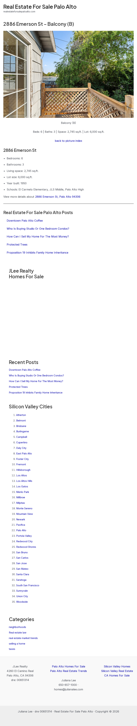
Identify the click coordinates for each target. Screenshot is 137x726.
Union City (22, 596)
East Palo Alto (24, 453)
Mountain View (24, 513)
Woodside (22, 601)
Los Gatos (22, 486)
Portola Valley (24, 535)
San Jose (21, 563)
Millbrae (20, 497)
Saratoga (21, 579)
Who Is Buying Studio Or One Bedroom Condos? (36, 375)
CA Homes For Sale (117, 675)
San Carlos (22, 557)
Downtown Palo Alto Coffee (24, 369)
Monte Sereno (24, 508)
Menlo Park (22, 492)
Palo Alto (21, 530)
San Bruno (22, 552)
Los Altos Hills (24, 480)
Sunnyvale (22, 590)
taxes (12, 649)
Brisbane (21, 426)
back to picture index (68, 140)
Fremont (21, 464)
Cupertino (21, 442)
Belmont (21, 420)
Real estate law (17, 632)
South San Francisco (27, 585)
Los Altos (21, 475)
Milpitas (20, 502)
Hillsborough (23, 469)
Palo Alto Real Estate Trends (68, 671)
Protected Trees (18, 386)
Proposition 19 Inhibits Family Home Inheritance (35, 392)
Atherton (21, 415)
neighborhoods (17, 627)
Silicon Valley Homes (117, 666)
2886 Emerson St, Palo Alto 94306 (57, 196)
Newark (20, 519)
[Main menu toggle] (130, 8)
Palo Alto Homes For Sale (68, 666)
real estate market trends (23, 638)
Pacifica (20, 524)
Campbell (21, 436)
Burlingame (22, 431)
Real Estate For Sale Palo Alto (40, 6)
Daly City (21, 448)
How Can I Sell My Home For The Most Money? (36, 381)
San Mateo (22, 568)
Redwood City (24, 541)
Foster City (22, 459)
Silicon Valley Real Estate (117, 671)
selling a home (17, 643)
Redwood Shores (26, 546)
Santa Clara (22, 574)
